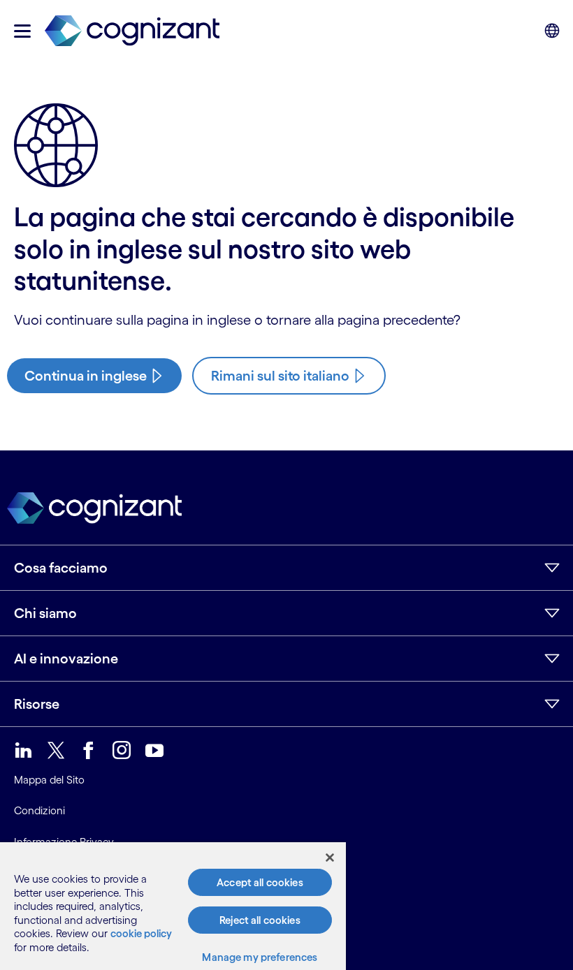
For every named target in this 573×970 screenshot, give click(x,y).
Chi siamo (45, 613)
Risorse (36, 704)
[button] (22, 31)
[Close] (330, 857)
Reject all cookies (259, 920)
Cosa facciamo (61, 567)
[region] (173, 906)
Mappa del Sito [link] (49, 780)
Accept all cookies (260, 882)
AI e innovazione (66, 658)
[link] (132, 31)
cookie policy (141, 933)
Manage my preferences (259, 957)
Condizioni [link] (39, 810)
